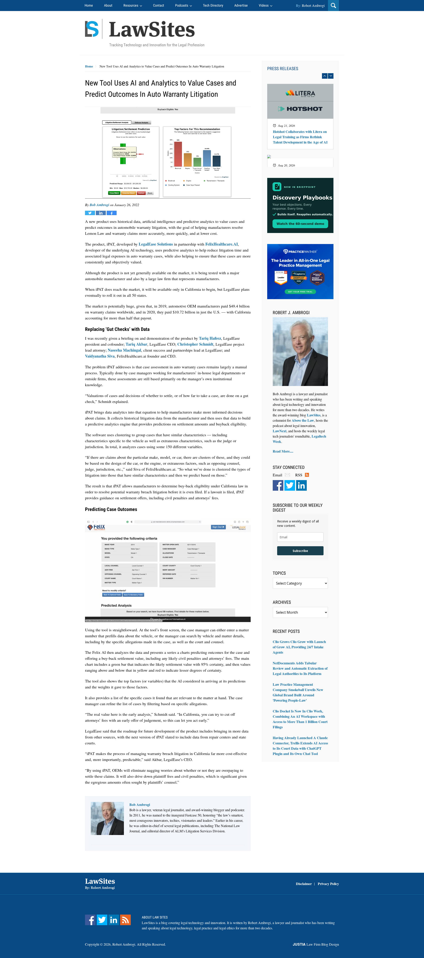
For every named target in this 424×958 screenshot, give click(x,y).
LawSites (313, 414)
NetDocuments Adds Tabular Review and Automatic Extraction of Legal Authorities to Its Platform (300, 668)
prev (324, 76)
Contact (158, 5)
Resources (130, 5)
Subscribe (300, 551)
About (108, 5)
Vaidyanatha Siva (100, 356)
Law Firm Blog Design (316, 944)
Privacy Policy (328, 883)
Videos (264, 5)
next (330, 76)
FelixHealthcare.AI (221, 244)
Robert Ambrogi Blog (144, 33)
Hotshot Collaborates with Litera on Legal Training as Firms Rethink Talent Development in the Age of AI (300, 137)
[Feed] (125, 920)
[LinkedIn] (301, 485)
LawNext (279, 430)
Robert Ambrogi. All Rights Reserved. (139, 944)
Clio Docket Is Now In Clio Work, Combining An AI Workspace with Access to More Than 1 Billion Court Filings (300, 718)
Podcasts (181, 5)
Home (89, 5)
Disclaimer (304, 883)
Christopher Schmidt (195, 344)
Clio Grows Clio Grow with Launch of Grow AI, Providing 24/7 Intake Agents (299, 647)
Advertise (241, 5)
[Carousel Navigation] (300, 76)
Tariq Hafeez (210, 338)
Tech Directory (213, 5)
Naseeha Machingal (124, 350)
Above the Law (303, 420)
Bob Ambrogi (99, 204)
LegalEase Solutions (156, 244)
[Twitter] (289, 485)
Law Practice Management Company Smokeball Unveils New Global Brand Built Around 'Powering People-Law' (298, 692)
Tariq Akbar (136, 344)
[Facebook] (278, 485)
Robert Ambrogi (313, 5)
